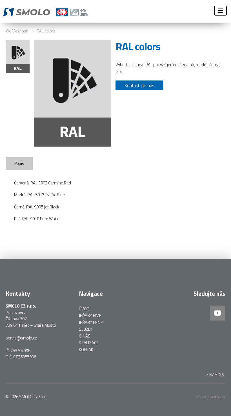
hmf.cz (117, 11)
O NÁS (84, 336)
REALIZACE (89, 342)
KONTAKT (87, 349)
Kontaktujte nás (139, 85)
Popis (19, 163)
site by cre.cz (210, 397)
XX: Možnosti (17, 31)
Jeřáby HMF (90, 315)
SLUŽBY (86, 329)
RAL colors (46, 31)
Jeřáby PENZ (91, 322)
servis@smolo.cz (21, 338)
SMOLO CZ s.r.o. (33, 396)
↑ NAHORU (215, 375)
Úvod (84, 309)
